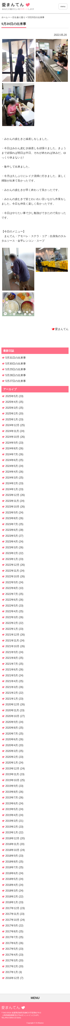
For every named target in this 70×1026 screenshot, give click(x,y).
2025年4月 (11, 401)
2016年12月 (12, 977)
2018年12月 (12, 838)
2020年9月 (11, 721)
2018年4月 (11, 884)
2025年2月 (11, 413)
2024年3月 (11, 477)
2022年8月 (11, 588)
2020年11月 (12, 710)
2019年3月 (11, 820)
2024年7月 (11, 454)
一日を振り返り (17, 17)
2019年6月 (11, 803)
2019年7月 (11, 797)
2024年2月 (11, 483)
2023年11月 (12, 500)
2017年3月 (11, 960)
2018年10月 (12, 849)
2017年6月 (11, 943)
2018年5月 (11, 878)
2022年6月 (11, 599)
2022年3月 (11, 617)
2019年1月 (11, 832)
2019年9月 (11, 785)
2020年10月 (12, 716)
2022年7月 (11, 593)
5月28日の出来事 (15, 375)
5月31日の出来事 (15, 357)
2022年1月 (11, 628)
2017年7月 (11, 937)
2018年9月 (11, 855)
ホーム (4, 17)
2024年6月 (11, 460)
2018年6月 (11, 873)
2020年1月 (11, 762)
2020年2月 (11, 756)
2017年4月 (11, 954)
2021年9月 (11, 652)
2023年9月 (11, 512)
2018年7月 (11, 867)
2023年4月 (11, 541)
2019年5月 (11, 809)
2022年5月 (11, 605)
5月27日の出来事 (15, 380)
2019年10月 (12, 780)
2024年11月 (12, 431)
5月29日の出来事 (15, 369)
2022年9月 (11, 582)
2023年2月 (11, 553)
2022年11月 (12, 570)
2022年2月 (11, 622)
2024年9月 (11, 442)
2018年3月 (11, 890)
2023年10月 (12, 506)
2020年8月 (11, 727)
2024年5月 (11, 465)
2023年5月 (11, 535)
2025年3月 (11, 407)
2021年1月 (11, 698)
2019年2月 (11, 826)
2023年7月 (11, 524)
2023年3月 (11, 547)
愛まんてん (26, 7)
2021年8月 (11, 657)
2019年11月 (12, 774)
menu (62, 6)
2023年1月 (11, 559)
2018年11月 (12, 844)
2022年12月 (12, 564)
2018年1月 (11, 902)
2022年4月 (11, 611)
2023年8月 (11, 518)
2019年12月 (12, 768)
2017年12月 (12, 908)
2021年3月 (11, 687)
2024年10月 (12, 436)
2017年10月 (12, 919)
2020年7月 (11, 733)
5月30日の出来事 (15, 363)
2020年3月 (11, 750)
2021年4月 (11, 681)
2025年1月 (11, 419)
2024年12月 (12, 425)
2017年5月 (11, 948)
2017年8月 (11, 931)
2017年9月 (11, 925)
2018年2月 (11, 896)
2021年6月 (11, 669)
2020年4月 (11, 745)
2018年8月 (11, 861)
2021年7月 (11, 663)
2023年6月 (11, 529)
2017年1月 (11, 972)
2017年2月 (11, 966)
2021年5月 (11, 675)
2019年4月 (11, 815)
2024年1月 (11, 489)
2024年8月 (11, 448)
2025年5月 (11, 396)
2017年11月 (12, 913)
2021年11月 (12, 640)
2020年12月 (12, 704)
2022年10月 (12, 576)
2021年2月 (11, 692)
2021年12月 (12, 634)
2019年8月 (11, 791)
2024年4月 (11, 471)
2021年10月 (12, 646)
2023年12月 (12, 494)
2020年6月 (11, 739)
